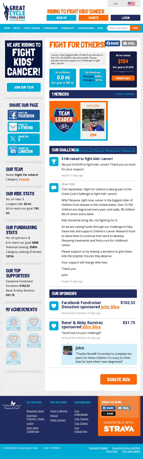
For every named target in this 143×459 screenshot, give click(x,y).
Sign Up (61, 18)
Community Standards (98, 448)
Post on (26, 115)
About (17, 28)
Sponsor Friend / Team (35, 417)
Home (7, 28)
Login (126, 18)
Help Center (58, 420)
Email (131, 43)
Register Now (35, 411)
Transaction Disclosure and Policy (126, 448)
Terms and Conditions (131, 451)
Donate (94, 18)
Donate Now (123, 78)
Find (135, 28)
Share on (23, 138)
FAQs (100, 28)
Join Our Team (24, 87)
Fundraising (50, 28)
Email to (25, 127)
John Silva (93, 105)
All (77, 150)
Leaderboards (86, 28)
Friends (24, 179)
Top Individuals (81, 412)
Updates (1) (86, 150)
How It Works (32, 28)
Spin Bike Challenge (33, 429)
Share (115, 43)
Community (68, 28)
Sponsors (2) (128, 150)
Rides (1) (99, 150)
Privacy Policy (112, 451)
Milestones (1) (112, 150)
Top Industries (80, 429)
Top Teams (81, 418)
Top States (81, 423)
